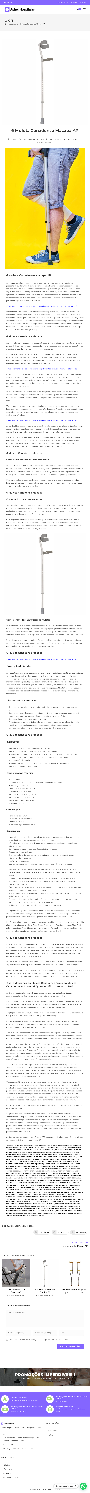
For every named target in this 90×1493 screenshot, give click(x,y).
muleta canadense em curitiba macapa (33, 1168)
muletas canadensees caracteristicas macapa (24, 1192)
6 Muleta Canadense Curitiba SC (45, 1291)
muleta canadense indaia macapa (61, 1168)
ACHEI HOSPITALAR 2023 (51, 1490)
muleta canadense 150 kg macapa (39, 1157)
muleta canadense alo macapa (64, 1157)
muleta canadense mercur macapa (59, 1173)
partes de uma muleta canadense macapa (54, 1208)
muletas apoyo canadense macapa (45, 1187)
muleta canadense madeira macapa (31, 1173)
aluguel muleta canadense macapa (53, 1145)
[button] (83, 1486)
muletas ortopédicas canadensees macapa (30, 1206)
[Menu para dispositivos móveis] (83, 9)
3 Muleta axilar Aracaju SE (74, 1290)
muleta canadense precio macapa (19, 1180)
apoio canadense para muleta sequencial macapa (42, 1147)
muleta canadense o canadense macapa (47, 1175)
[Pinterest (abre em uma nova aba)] (8, 2)
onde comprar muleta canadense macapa (63, 1206)
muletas (12, 283)
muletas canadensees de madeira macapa (60, 1192)
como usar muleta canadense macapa (27, 1152)
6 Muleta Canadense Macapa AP (32, 24)
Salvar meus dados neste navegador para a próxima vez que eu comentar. (40, 1340)
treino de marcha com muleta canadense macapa (25, 1215)
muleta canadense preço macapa (46, 1180)
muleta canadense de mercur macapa (20, 1166)
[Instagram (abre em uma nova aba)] (10, 2)
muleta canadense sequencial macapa (27, 1183)
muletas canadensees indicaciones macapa (50, 1194)
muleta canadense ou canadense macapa (29, 1178)
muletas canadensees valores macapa (39, 1204)
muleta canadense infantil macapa (43, 1171)
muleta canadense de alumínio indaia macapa (30, 1161)
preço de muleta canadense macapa (41, 1211)
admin (13, 140)
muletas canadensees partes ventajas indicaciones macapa (52, 1199)
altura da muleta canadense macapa (25, 1145)
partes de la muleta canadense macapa (21, 1208)
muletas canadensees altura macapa (34, 1190)
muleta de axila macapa (22, 1187)
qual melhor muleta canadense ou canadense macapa (34, 1213)
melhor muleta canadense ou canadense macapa (55, 1154)
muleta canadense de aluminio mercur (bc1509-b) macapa (28, 1164)
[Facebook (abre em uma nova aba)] (5, 2)
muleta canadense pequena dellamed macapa (62, 1178)
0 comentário (46, 143)
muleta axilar (55, 140)
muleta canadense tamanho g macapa (57, 1183)
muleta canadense (72, 140)
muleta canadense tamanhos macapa (45, 1185)
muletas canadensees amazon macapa (64, 1190)
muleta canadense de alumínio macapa (63, 1161)
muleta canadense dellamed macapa (50, 1166)
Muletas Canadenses (17, 374)
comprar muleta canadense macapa (57, 1152)
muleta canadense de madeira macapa (65, 1164)
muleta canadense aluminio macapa (41, 1159)
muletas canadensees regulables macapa (45, 1201)
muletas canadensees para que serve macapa (49, 1197)
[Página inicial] (5, 24)
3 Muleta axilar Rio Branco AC (16, 1291)
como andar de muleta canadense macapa (38, 1150)
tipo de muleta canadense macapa (68, 1213)
